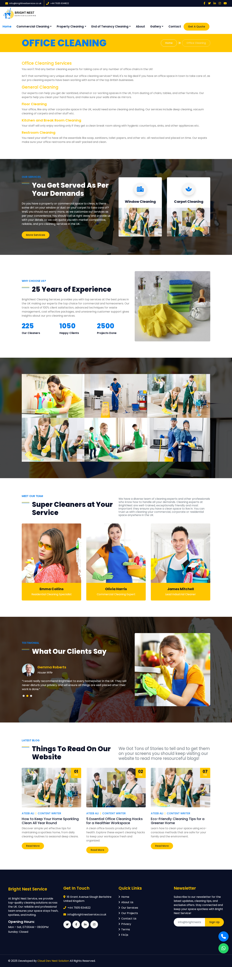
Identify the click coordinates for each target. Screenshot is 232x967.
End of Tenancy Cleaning (109, 26)
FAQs (124, 935)
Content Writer (49, 813)
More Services (35, 235)
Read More (33, 846)
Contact (174, 26)
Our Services (129, 908)
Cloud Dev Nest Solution (53, 961)
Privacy (126, 924)
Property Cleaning (70, 26)
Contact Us (128, 919)
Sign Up (214, 922)
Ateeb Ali (28, 813)
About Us (127, 902)
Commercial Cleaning (32, 26)
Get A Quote (196, 27)
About (140, 26)
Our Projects (129, 913)
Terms (125, 929)
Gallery (155, 26)
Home (7, 26)
